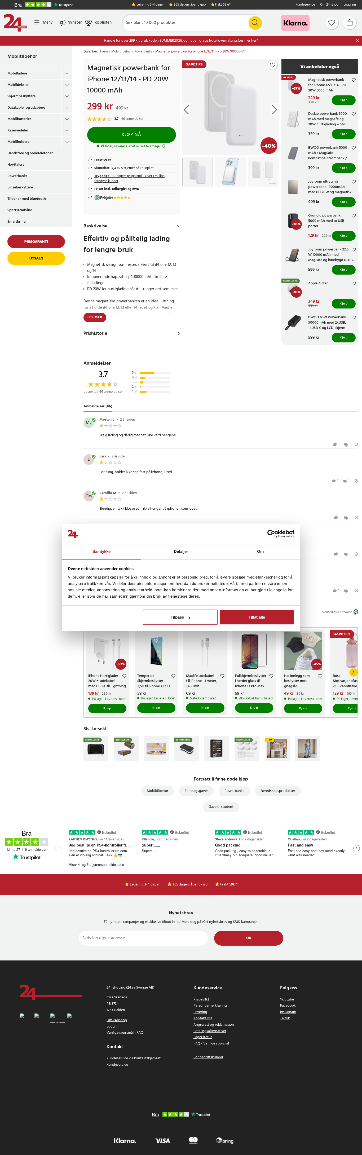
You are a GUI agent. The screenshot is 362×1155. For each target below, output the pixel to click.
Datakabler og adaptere (26, 108)
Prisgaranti (36, 241)
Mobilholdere (18, 142)
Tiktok (285, 1018)
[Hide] (179, 226)
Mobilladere (17, 73)
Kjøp (344, 100)
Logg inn (349, 4)
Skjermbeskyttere (21, 96)
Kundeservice (305, 4)
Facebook (288, 1006)
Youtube (287, 1000)
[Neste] (353, 672)
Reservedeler (17, 130)
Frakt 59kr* (223, 4)
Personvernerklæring (210, 1006)
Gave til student (221, 807)
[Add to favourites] (272, 65)
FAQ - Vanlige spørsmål (211, 1044)
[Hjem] (15, 23)
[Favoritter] (331, 22)
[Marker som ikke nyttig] (346, 444)
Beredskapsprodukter (278, 791)
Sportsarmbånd (19, 210)
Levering (200, 1012)
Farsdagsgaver (196, 791)
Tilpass (177, 617)
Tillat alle (257, 617)
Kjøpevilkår (202, 1000)
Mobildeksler (18, 85)
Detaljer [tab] (181, 551)
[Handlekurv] (349, 22)
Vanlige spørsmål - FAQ (125, 1033)
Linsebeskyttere (20, 187)
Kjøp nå (132, 134)
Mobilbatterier (19, 119)
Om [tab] (260, 551)
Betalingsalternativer (209, 1031)
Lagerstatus (202, 1037)
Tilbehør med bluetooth (26, 199)
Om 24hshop (329, 4)
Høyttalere (15, 165)
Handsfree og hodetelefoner (30, 153)
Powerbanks (17, 176)
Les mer (94, 317)
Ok (248, 938)
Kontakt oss (202, 1018)
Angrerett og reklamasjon (213, 1025)
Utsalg (36, 258)
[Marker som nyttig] (336, 517)
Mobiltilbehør (22, 56)
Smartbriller (17, 222)
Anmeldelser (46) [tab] (97, 406)
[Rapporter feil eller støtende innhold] (356, 444)
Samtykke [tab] (101, 551)
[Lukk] (358, 41)
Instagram (288, 1012)
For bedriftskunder (208, 1057)
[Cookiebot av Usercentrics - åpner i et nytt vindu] (271, 534)
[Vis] (179, 333)
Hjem (104, 51)
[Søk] (255, 22)
